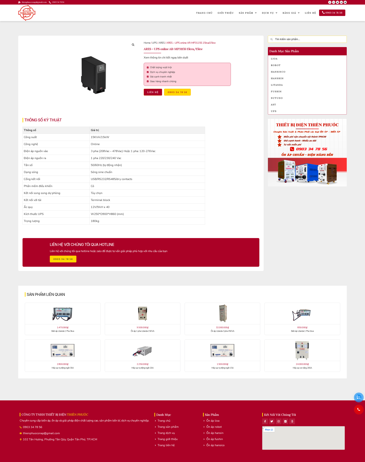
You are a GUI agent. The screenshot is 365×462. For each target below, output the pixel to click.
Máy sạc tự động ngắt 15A (222, 367)
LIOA (274, 58)
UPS (154, 43)
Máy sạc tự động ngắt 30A (63, 367)
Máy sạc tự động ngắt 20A (142, 367)
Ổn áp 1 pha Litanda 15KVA (142, 331)
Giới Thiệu (226, 12)
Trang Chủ (204, 12)
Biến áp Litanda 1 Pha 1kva (302, 331)
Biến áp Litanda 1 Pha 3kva (62, 331)
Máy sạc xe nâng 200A (302, 367)
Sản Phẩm (246, 12)
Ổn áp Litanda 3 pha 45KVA (222, 331)
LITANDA (277, 84)
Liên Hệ (310, 12)
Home (147, 43)
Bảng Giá (289, 12)
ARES (162, 43)
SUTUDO (277, 98)
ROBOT (276, 65)
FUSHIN (276, 91)
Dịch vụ (268, 12)
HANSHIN (277, 78)
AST (273, 104)
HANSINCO (278, 71)
